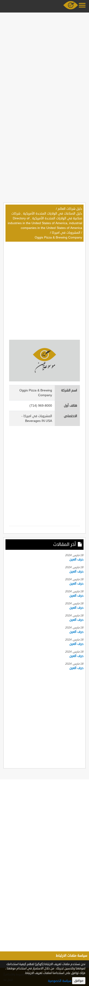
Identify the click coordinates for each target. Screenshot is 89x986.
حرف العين (76, 559)
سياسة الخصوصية (59, 981)
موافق (78, 980)
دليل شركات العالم (70, 209)
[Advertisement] (44, 58)
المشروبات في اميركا (66, 233)
